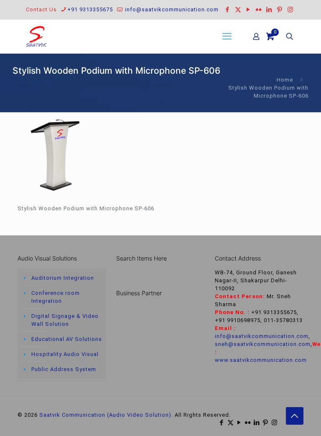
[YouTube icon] (248, 9)
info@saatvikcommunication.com (171, 9)
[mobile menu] (227, 36)
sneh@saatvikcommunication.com (263, 344)
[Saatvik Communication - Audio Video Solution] (36, 36)
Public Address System (63, 369)
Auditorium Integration (62, 278)
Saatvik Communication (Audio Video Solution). (106, 415)
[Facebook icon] (227, 9)
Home (285, 80)
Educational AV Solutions (66, 339)
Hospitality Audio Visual (65, 354)
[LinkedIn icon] (269, 9)
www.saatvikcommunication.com (261, 360)
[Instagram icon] (290, 9)
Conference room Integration (55, 297)
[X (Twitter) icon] (238, 9)
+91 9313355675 (90, 9)
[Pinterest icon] (280, 9)
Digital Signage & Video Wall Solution (65, 320)
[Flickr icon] (259, 9)
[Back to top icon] (294, 416)
